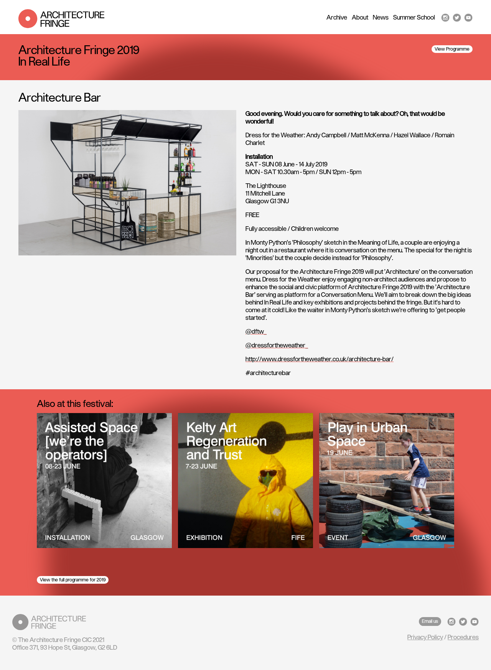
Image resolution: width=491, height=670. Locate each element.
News (381, 18)
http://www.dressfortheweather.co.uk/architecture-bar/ (320, 359)
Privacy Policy (425, 637)
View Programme (452, 49)
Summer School (414, 18)
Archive (336, 18)
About (360, 18)
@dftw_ (256, 332)
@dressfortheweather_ (277, 345)
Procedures (463, 637)
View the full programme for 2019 (72, 580)
